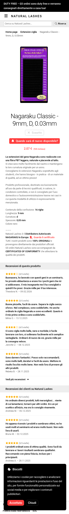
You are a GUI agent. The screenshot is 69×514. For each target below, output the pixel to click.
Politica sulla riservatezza (16, 510)
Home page (11, 32)
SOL (35, 510)
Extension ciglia (28, 32)
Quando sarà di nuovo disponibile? (36, 141)
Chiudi (32, 503)
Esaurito (36, 132)
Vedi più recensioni (16, 379)
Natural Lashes (26, 16)
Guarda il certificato (43, 237)
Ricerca (61, 23)
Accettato (15, 503)
